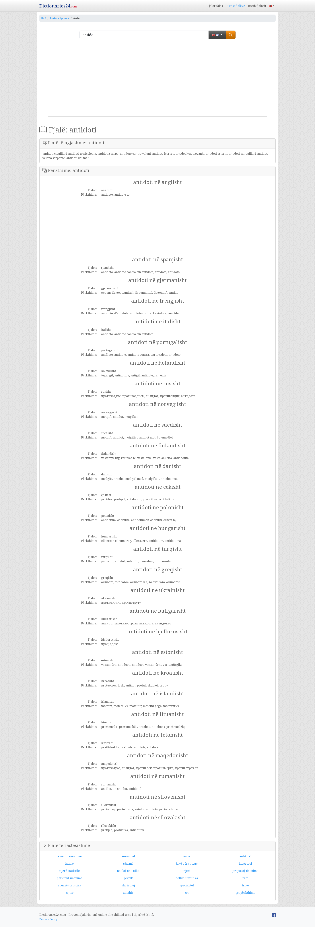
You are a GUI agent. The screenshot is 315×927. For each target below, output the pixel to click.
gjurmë (128, 864)
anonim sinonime (70, 856)
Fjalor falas (215, 6)
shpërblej (128, 885)
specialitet (187, 885)
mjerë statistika (70, 871)
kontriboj (245, 864)
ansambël (128, 856)
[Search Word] (231, 35)
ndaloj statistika (128, 871)
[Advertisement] (157, 79)
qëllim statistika (187, 878)
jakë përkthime (187, 864)
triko (245, 885)
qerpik (128, 878)
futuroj (70, 864)
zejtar (69, 893)
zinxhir (128, 893)
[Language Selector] (272, 5)
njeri (186, 871)
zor (186, 893)
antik (186, 856)
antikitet (245, 856)
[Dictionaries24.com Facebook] (274, 915)
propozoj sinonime (245, 871)
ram (245, 878)
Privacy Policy (48, 919)
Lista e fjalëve (235, 6)
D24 (43, 18)
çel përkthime (245, 893)
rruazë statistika (69, 885)
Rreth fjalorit (257, 6)
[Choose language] (217, 35)
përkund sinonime (69, 878)
